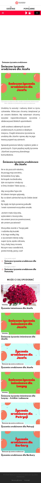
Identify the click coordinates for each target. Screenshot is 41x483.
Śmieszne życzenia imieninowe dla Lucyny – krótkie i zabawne (18, 397)
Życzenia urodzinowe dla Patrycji (17, 427)
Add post (37, 13)
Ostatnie (10, 9)
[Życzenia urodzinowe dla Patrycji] (20, 413)
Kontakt (27, 480)
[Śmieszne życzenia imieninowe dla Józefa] (20, 323)
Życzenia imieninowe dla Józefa (17, 308)
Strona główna (16, 480)
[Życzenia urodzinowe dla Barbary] (20, 442)
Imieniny (5, 304)
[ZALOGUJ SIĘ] (29, 13)
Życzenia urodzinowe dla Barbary (18, 455)
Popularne (29, 9)
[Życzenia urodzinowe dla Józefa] (20, 354)
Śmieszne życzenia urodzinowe (13, 364)
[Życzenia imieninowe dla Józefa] (20, 295)
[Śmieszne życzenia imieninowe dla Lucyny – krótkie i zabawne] (20, 383)
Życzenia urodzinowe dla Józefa (17, 367)
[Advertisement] (20, 36)
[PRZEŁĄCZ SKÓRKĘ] (26, 13)
